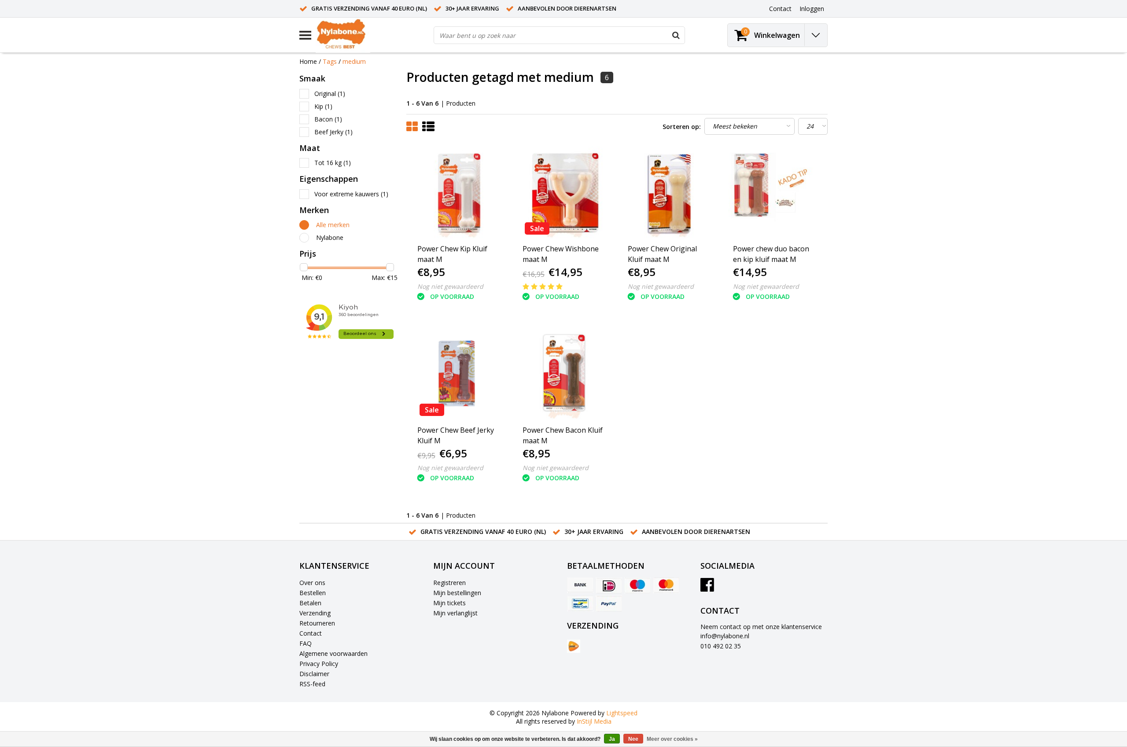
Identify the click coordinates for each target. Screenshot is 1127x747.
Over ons (312, 582)
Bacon (328, 119)
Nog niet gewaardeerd (450, 286)
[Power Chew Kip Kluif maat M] (459, 193)
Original (329, 93)
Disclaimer (314, 674)
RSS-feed (312, 684)
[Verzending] (573, 646)
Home (308, 61)
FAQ (305, 643)
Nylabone (329, 237)
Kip (323, 106)
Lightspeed (621, 713)
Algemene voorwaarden (333, 653)
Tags (330, 61)
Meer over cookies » (672, 739)
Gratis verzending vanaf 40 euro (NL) (369, 8)
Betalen (310, 603)
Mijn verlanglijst (455, 613)
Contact (310, 633)
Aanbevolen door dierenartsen (567, 8)
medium (354, 61)
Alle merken (333, 225)
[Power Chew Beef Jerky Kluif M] (459, 374)
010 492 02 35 (720, 646)
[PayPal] (609, 603)
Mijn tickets (449, 603)
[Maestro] (637, 585)
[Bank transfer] (580, 585)
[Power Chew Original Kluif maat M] (669, 193)
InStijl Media (594, 721)
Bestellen (312, 593)
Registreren (449, 582)
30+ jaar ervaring (472, 8)
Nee (633, 739)
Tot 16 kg (332, 162)
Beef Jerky (333, 132)
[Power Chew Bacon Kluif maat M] (564, 374)
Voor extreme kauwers (351, 194)
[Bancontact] (580, 603)
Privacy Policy (318, 663)
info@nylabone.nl (724, 636)
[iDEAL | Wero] (609, 585)
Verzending (315, 613)
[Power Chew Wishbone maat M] (564, 193)
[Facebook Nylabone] (707, 588)
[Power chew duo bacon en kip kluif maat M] (775, 193)
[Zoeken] (676, 35)
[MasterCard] (666, 585)
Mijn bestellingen (457, 593)
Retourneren (317, 623)
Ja (612, 739)
